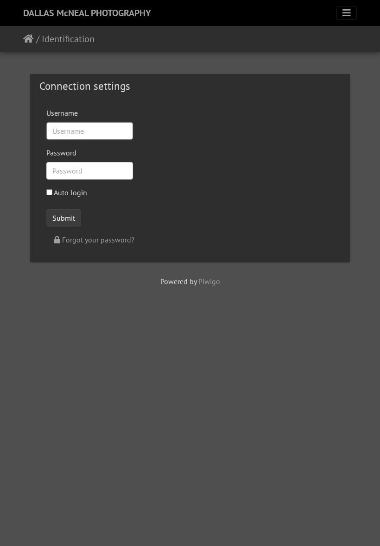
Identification (68, 39)
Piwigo (209, 281)
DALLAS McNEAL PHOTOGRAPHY (87, 13)
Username (62, 113)
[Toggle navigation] (346, 13)
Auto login (69, 192)
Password (61, 152)
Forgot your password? (97, 239)
